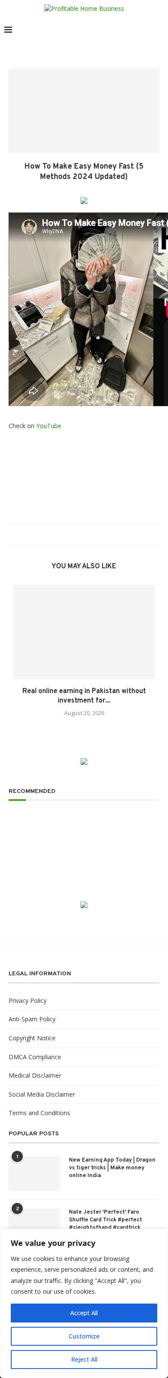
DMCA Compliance (35, 1057)
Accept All (84, 1313)
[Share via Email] (94, 535)
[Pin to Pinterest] (86, 535)
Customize (84, 1336)
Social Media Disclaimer (42, 1094)
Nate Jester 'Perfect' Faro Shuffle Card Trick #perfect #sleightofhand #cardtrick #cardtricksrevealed (105, 1224)
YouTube (48, 426)
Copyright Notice (32, 1038)
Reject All (84, 1359)
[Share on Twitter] (78, 535)
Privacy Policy (28, 1000)
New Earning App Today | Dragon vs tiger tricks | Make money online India (112, 1168)
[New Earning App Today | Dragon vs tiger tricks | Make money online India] (34, 1173)
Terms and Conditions (39, 1113)
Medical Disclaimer (35, 1075)
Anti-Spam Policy (32, 1019)
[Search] (159, 29)
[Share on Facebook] (70, 535)
